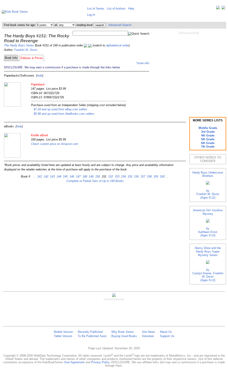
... (34, 176)
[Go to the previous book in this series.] (85, 45)
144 (58, 176)
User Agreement (74, 362)
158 (149, 176)
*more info (142, 63)
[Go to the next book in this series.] (90, 45)
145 (65, 176)
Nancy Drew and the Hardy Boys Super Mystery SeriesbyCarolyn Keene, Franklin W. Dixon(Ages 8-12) (207, 264)
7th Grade (207, 146)
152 (110, 176)
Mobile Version (63, 332)
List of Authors (116, 8)
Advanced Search (119, 25)
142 (45, 176)
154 (123, 176)
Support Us (167, 336)
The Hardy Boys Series (19, 45)
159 (155, 176)
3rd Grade (208, 131)
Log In (91, 14)
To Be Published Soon (92, 336)
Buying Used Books (124, 336)
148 (84, 176)
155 (129, 176)
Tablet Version (63, 336)
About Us (166, 332)
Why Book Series (122, 332)
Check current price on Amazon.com (54, 144)
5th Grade (207, 139)
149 (91, 176)
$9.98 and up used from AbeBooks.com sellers (64, 113)
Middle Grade (208, 128)
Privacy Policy (100, 362)
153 (116, 176)
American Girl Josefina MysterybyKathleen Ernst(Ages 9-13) (207, 223)
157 (142, 176)
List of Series (95, 8)
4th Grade (207, 135)
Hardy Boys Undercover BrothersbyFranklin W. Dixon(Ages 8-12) (207, 185)
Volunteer (148, 336)
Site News (148, 332)
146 (71, 176)
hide (39, 75)
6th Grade (207, 143)
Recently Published (90, 332)
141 (39, 176)
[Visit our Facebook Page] (223, 8)
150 (97, 176)
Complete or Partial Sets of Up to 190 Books (95, 181)
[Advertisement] (188, 70)
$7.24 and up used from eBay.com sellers (60, 109)
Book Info (11, 57)
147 (78, 176)
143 (52, 176)
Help (131, 8)
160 (162, 176)
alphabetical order (117, 45)
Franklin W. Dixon (25, 49)
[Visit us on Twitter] (218, 8)
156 (136, 176)
